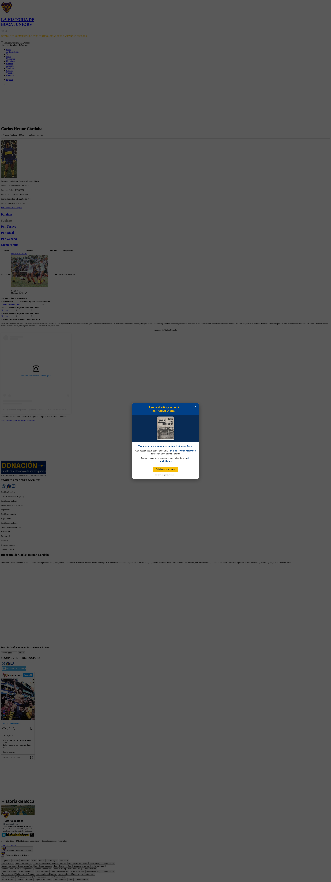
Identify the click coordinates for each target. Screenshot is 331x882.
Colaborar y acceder (165, 469)
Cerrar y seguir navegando (165, 475)
